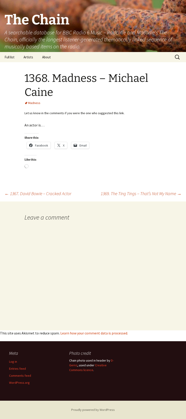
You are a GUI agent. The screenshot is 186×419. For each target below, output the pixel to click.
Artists (28, 57)
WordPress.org (19, 383)
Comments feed (20, 376)
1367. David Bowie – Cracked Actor (38, 193)
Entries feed (17, 369)
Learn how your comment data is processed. (94, 333)
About (46, 57)
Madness (34, 103)
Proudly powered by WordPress (93, 410)
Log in (13, 362)
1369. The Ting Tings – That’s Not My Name (141, 193)
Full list (10, 57)
